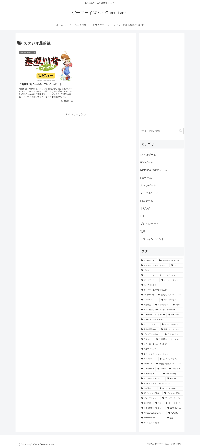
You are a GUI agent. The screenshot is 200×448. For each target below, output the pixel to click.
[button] (180, 131)
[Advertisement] (75, 137)
